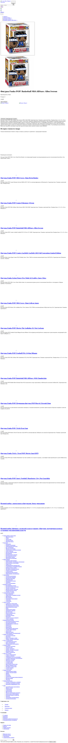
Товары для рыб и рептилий (12, 639)
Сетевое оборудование (11, 629)
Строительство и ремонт (8, 592)
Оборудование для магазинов (12, 573)
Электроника (6, 574)
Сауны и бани (9, 668)
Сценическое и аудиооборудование (14, 566)
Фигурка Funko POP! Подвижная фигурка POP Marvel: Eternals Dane (26, 403)
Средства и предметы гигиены (13, 683)
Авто (4, 685)
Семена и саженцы (10, 655)
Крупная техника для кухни (12, 586)
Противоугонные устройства (12, 695)
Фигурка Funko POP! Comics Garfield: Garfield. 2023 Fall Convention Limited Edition (31, 253)
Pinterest (6, 710)
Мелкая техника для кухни (12, 589)
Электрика (8, 599)
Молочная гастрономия (11, 558)
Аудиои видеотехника (11, 576)
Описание (3, 118)
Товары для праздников (11, 672)
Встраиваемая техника (11, 585)
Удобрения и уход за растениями (13, 657)
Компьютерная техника (8, 620)
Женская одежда (9, 536)
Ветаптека (8, 636)
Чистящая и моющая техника (12, 569)
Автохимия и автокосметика (12, 697)
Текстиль (8, 679)
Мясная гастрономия (10, 548)
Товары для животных (8, 634)
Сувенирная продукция (11, 641)
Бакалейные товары (10, 557)
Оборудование (6, 559)
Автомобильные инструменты (13, 686)
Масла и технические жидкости (13, 692)
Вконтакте (7, 706)
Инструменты (9, 597)
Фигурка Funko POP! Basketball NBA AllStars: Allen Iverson (22, 228)
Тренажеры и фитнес (10, 610)
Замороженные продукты (11, 546)
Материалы (8, 596)
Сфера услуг (8, 564)
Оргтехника (8, 626)
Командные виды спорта (11, 607)
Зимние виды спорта (10, 609)
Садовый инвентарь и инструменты (14, 658)
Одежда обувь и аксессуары (9, 535)
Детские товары (6, 645)
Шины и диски (9, 688)
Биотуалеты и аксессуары (11, 664)
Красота (5, 726)
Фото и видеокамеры (10, 583)
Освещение (8, 676)
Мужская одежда (9, 541)
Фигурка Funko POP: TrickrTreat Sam (14, 428)
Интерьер (8, 674)
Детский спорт (9, 647)
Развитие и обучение (10, 646)
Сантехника (8, 601)
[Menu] (2, 14)
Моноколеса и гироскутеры (12, 604)
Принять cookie (52, 741)
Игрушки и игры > (8, 19)
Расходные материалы (11, 622)
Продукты (5, 542)
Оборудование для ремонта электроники (15, 561)
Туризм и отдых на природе (12, 617)
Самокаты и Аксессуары (11, 603)
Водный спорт (9, 611)
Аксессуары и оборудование (12, 693)
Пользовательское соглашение (10, 720)
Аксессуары (8, 539)
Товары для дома (7, 670)
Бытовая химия (9, 678)
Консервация (9, 553)
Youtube (6, 704)
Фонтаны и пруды (10, 660)
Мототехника (9, 691)
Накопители (8, 624)
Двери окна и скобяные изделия (13, 595)
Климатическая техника (11, 590)
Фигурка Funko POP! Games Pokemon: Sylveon (17, 203)
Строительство (9, 571)
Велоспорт (8, 616)
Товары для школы (10, 648)
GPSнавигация (9, 579)
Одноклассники (8, 708)
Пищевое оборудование (11, 560)
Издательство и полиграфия (12, 563)
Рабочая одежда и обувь (11, 567)
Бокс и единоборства (10, 613)
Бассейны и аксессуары (11, 666)
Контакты (5, 716)
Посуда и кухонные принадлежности (14, 677)
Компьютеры (9, 627)
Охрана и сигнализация (11, 570)
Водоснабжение (9, 594)
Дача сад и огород (7, 653)
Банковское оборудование (12, 572)
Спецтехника (9, 690)
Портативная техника (11, 580)
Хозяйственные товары (11, 671)
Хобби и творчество (10, 652)
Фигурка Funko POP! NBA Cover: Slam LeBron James (20, 303)
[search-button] (2, 7)
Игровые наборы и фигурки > (10, 20)
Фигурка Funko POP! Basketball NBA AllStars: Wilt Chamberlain (23, 378)
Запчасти (8, 696)
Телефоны (8, 582)
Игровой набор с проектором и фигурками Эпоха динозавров (23, 503)
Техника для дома (10, 591)
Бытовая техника (7, 584)
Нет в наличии (4, 101)
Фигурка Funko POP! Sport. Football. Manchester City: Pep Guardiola (25, 478)
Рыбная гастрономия (10, 545)
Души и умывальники (11, 654)
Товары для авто (7, 727)
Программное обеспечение (12, 628)
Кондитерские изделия (11, 555)
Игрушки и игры (10, 651)
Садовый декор (9, 661)
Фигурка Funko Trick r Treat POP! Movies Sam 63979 (19, 453)
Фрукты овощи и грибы (11, 552)
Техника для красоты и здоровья (13, 682)
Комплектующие (9, 632)
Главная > (5, 16)
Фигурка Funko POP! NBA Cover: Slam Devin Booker (19, 178)
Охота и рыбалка (9, 619)
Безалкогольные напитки (11, 554)
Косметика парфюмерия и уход (13, 684)
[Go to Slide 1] (18, 38)
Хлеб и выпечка (9, 551)
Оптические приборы (11, 577)
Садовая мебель (9, 663)
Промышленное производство (13, 565)
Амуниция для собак (10, 635)
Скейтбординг (9, 614)
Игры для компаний (10, 642)
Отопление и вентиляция (11, 598)
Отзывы (15, 118)
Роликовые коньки (10, 615)
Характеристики (9, 118)
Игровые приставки (10, 578)
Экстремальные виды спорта (12, 605)
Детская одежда (9, 540)
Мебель (7, 673)
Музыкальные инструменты (12, 643)
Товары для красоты (7, 680)
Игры (7, 608)
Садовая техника (9, 667)
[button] (34, 72)
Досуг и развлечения (8, 640)
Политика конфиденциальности (10, 718)
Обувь (7, 538)
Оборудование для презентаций (13, 633)
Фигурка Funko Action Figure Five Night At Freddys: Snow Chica (23, 278)
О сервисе (5, 715)
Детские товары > (7, 17)
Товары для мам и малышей (12, 649)
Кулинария (8, 544)
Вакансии (5, 717)
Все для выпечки (10, 547)
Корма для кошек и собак (11, 638)
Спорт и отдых (6, 602)
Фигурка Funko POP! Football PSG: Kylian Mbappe (19, 353)
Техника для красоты (10, 588)
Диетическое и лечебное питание (13, 549)
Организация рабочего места (12, 621)
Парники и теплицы (10, 659)
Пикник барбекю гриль (11, 665)
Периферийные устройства (12, 623)
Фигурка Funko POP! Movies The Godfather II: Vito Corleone (22, 328)
